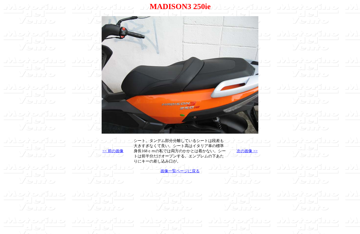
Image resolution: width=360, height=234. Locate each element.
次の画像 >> (247, 151)
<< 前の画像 (112, 151)
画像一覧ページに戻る (180, 171)
